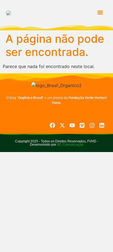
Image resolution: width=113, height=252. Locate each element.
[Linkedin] (101, 125)
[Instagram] (92, 125)
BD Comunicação (69, 145)
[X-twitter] (62, 125)
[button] (99, 12)
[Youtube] (72, 125)
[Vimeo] (82, 125)
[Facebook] (52, 125)
